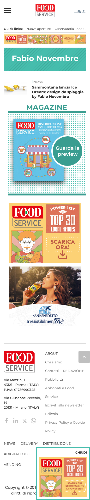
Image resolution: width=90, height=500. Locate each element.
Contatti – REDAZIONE (64, 371)
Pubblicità (54, 379)
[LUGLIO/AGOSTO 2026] (46, 150)
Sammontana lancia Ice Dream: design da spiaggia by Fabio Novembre (58, 92)
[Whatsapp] (33, 420)
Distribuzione (57, 443)
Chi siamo (53, 362)
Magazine (46, 107)
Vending (12, 464)
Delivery (29, 443)
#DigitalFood (17, 454)
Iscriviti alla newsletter (64, 405)
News (38, 82)
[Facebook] (7, 420)
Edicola (51, 414)
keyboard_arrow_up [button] (84, 357)
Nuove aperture (38, 29)
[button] (8, 10)
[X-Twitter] (25, 420)
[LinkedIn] (16, 420)
